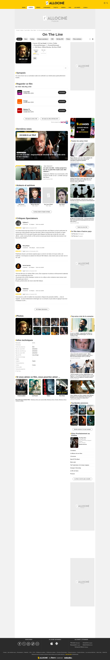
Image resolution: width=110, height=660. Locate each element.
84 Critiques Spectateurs (41, 309)
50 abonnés (25, 290)
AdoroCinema (86, 645)
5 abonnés (25, 267)
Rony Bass (26, 245)
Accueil (17, 30)
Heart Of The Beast (75, 459)
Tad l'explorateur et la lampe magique (79, 465)
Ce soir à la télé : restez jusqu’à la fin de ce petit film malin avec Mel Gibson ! (55, 169)
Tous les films (27, 30)
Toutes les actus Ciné (82, 227)
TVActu (55, 7)
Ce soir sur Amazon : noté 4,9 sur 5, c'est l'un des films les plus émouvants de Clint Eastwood (82, 200)
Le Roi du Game (74, 470)
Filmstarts (73, 642)
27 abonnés (25, 224)
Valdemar (25, 288)
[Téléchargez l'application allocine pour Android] (57, 643)
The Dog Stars (82, 437)
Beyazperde (73, 645)
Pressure (72, 473)
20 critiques (32, 290)
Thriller (55, 43)
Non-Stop (62, 395)
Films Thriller (33, 30)
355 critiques (32, 247)
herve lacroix (27, 265)
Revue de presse (72, 652)
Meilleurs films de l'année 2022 (38, 399)
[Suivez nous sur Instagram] (29, 644)
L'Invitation (73, 450)
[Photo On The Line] (24, 326)
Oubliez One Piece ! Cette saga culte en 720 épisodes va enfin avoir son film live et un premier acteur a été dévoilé (81, 180)
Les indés (77, 7)
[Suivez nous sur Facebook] (20, 644)
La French (35, 395)
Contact (4, 652)
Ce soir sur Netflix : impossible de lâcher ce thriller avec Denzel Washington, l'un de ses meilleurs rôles (81, 334)
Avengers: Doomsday (75, 468)
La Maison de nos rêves (76, 453)
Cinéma (31, 7)
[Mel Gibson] (21, 195)
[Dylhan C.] (18, 223)
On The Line (78, 234)
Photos (19, 316)
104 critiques (32, 267)
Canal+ (85, 7)
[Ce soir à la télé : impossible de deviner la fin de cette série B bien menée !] (42, 145)
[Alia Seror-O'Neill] (48, 195)
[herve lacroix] (18, 266)
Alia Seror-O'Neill (56, 47)
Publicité (26, 652)
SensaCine (85, 642)
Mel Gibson (38, 47)
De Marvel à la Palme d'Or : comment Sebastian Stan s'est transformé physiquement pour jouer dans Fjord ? (82, 220)
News (23, 7)
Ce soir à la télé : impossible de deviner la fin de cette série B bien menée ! (41, 156)
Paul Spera (62, 204)
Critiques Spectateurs (27, 218)
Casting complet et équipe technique (41, 211)
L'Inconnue (73, 456)
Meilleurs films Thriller (52, 399)
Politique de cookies (40, 652)
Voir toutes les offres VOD (31, 118)
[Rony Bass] (18, 246)
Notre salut (73, 462)
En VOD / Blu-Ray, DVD (23, 87)
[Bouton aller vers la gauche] (90, 39)
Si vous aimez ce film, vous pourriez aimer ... (38, 377)
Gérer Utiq (99, 652)
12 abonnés (25, 247)
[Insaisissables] (21, 387)
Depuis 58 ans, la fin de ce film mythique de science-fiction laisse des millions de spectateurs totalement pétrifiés (81, 159)
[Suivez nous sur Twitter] (24, 644)
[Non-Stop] (62, 387)
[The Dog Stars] (74, 442)
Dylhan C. (26, 222)
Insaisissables (21, 395)
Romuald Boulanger (39, 45)
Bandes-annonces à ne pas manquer (82, 429)
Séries (38, 7)
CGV (34, 652)
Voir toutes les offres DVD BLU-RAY (50, 118)
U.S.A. (33, 342)
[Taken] (48, 387)
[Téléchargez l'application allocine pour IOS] (52, 643)
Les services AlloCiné (90, 652)
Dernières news (24, 129)
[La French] (35, 387)
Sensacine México (79, 647)
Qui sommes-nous (12, 652)
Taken (48, 395)
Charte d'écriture (80, 652)
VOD (70, 7)
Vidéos (63, 7)
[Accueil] (55, 3)
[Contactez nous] (38, 644)
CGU (30, 652)
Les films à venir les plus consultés (82, 479)
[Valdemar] (18, 289)
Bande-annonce (83, 444)
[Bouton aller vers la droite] (93, 39)
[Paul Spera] (62, 195)
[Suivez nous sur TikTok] (33, 644)
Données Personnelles (62, 652)
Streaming (46, 7)
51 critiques (32, 224)
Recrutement (20, 652)
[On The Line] (23, 52)
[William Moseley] (35, 195)
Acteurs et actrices (25, 185)
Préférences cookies (51, 652)
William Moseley (46, 47)
